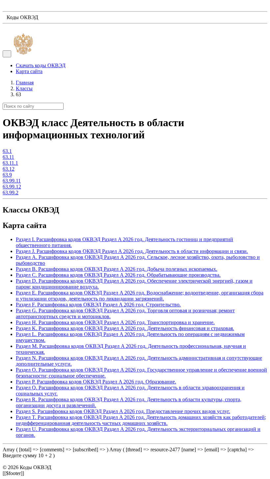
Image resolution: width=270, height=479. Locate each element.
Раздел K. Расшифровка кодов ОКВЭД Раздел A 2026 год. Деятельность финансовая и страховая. (125, 328)
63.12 (8, 169)
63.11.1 (10, 163)
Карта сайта (29, 71)
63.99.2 (10, 192)
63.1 (7, 151)
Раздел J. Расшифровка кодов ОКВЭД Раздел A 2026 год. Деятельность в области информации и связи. (132, 251)
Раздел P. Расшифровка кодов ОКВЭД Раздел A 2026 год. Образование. (96, 381)
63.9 (7, 175)
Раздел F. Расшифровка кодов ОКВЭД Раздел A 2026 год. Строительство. (98, 304)
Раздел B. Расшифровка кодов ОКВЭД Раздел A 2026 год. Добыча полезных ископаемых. (116, 269)
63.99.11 (12, 180)
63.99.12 (12, 186)
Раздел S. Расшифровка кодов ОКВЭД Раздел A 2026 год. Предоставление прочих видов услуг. (123, 411)
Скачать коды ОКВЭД (41, 65)
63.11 (8, 157)
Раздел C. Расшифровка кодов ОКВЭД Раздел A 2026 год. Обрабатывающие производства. (118, 275)
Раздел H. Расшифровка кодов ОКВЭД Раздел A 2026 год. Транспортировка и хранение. (115, 322)
